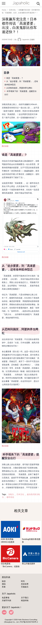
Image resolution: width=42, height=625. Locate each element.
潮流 (4, 584)
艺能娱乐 (24, 587)
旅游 (4, 581)
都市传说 (10, 497)
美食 (4, 587)
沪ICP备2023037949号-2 (28, 622)
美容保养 (24, 584)
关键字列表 (6, 600)
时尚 (23, 581)
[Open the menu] (3, 3)
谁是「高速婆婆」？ (14, 78)
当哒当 (11, 494)
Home (4, 10)
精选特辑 (24, 600)
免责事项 (5, 598)
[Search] (38, 4)
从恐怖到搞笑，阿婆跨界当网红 (19, 88)
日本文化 (12, 10)
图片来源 (5, 146)
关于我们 (24, 598)
